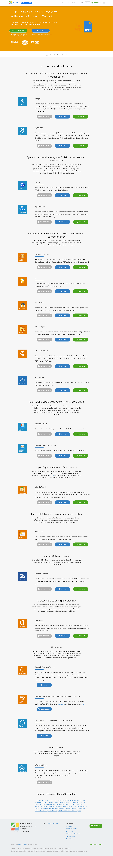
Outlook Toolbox (41, 574)
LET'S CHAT (97, 826)
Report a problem (71, 836)
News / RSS (69, 831)
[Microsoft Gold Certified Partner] (15, 42)
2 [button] (57, 56)
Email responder (45, 809)
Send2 (37, 809)
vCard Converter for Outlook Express (69, 811)
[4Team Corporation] (15, 827)
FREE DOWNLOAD (19, 30)
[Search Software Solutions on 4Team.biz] (82, 3)
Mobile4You (54, 809)
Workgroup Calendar (65, 806)
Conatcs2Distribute (76, 804)
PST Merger (40, 327)
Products (46, 3)
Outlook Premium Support (45, 667)
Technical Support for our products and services (54, 720)
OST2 (37, 278)
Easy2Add (38, 804)
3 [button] (60, 56)
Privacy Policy (22, 34)
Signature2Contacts (41, 806)
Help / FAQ (69, 839)
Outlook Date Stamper (57, 804)
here (83, 704)
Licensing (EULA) (48, 34)
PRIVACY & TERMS (96, 845)
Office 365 (39, 620)
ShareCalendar (44, 800)
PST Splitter (40, 302)
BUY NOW (41, 30)
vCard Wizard (40, 487)
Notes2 (67, 804)
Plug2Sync (50, 802)
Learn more (61, 704)
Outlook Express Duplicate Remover (46, 811)
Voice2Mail (61, 809)
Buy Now (63, 116)
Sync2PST (53, 800)
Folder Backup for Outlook (65, 800)
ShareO (37, 800)
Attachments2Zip (53, 806)
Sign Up (81, 116)
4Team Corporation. (23, 844)
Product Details (45, 116)
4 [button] (62, 56)
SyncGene (39, 128)
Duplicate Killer (41, 424)
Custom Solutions (71, 829)
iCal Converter (64, 802)
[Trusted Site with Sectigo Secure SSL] (35, 42)
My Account (69, 826)
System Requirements (19, 35)
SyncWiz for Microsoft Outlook (79, 802)
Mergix (38, 99)
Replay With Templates (80, 806)
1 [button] (55, 56)
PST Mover (39, 377)
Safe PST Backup (42, 254)
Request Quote (45, 709)
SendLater (39, 532)
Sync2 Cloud (40, 207)
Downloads (56, 3)
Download (81, 195)
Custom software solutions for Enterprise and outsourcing (57, 696)
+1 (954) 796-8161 (53, 824)
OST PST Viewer (41, 351)
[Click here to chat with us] (96, 2)
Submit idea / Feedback (73, 834)
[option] (56, 28)
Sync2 (37, 182)
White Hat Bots (41, 765)
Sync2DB (57, 802)
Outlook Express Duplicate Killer (75, 809)
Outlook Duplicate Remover (46, 445)
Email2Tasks (46, 804)
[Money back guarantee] (26, 42)
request (51, 475)
